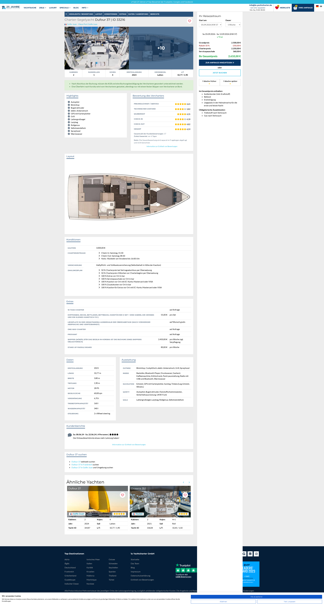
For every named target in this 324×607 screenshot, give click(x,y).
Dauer (228, 20)
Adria (67, 559)
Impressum (135, 571)
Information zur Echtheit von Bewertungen (162, 146)
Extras (122, 14)
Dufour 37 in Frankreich (82, 464)
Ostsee (112, 559)
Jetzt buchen (220, 73)
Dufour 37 (76, 461)
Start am (203, 20)
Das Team (135, 563)
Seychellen (113, 567)
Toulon (139, 514)
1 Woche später (230, 81)
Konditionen (110, 14)
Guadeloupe (70, 579)
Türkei (111, 579)
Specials (64, 8)
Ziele (42, 8)
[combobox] (319, 6)
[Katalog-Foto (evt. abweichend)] (161, 48)
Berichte (154, 14)
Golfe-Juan (78, 514)
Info (84, 8)
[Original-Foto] (97, 48)
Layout (98, 14)
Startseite (135, 559)
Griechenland (70, 575)
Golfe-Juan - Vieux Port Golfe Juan (82, 24)
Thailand (112, 575)
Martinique (91, 579)
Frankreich (69, 571)
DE (321, 6)
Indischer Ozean (72, 583)
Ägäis (67, 563)
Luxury (53, 8)
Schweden (113, 563)
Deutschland (70, 567)
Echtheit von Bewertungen (142, 579)
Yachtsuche (30, 8)
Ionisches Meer (93, 559)
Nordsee (90, 583)
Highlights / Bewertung (81, 14)
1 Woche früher (209, 81)
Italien (89, 563)
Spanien (112, 571)
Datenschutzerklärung (140, 575)
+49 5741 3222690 (257, 8)
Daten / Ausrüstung (138, 14)
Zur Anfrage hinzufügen (219, 62)
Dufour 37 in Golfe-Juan (82, 467)
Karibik (90, 567)
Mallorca (90, 575)
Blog (76, 8)
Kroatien (90, 571)
